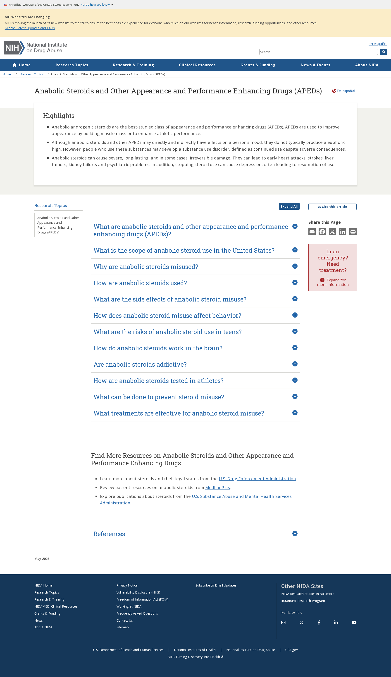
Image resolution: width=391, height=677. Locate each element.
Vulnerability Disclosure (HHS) (138, 592)
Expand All (289, 206)
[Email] (312, 231)
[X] (332, 231)
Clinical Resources (197, 64)
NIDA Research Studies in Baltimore (307, 593)
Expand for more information (333, 282)
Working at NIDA (129, 606)
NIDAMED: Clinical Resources (55, 606)
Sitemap (123, 627)
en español (378, 43)
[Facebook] (322, 231)
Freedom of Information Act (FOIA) (142, 599)
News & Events (315, 64)
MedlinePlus (217, 487)
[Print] (353, 231)
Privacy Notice (127, 585)
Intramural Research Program (303, 601)
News (38, 620)
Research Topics (72, 64)
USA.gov (291, 650)
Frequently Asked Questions (137, 613)
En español (346, 91)
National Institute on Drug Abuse (250, 650)
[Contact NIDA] (283, 623)
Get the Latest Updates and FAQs (30, 28)
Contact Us (125, 620)
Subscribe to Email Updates (216, 585)
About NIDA (367, 64)
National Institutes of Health (195, 650)
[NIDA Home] (110, 48)
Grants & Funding (258, 64)
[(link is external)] (301, 623)
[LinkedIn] (342, 231)
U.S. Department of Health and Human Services (128, 650)
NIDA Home (43, 585)
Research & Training (133, 64)
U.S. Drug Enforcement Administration (257, 478)
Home (25, 64)
